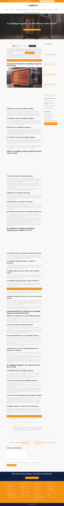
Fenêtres (33, 9)
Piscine (44, 9)
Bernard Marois (25, 25)
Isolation (12, 9)
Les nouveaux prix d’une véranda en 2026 (23, 9)
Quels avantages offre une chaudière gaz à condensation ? (45, 443)
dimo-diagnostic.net (21, 134)
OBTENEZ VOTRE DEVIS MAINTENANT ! (47, 1)
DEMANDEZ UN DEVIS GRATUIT (32, 477)
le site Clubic (38, 376)
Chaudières (7, 9)
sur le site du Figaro (29, 399)
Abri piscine (39, 9)
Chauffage (56, 9)
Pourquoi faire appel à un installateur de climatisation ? (19, 443)
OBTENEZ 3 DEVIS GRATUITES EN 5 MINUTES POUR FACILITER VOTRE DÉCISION (24, 60)
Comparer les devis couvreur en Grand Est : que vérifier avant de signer (49, 85)
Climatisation (50, 9)
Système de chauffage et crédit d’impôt (32, 29)
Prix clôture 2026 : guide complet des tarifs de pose (31, 12)
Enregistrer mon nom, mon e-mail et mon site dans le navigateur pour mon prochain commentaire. (23, 462)
